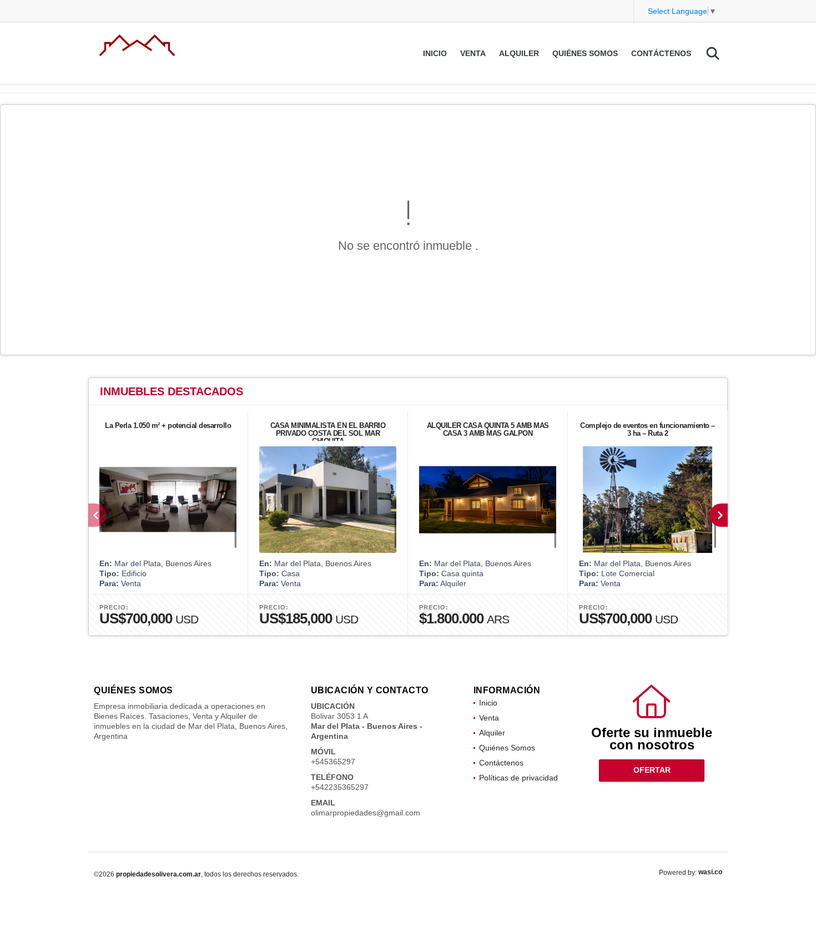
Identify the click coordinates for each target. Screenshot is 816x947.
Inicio (435, 53)
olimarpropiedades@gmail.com (365, 812)
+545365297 (333, 761)
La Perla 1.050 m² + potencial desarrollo (168, 425)
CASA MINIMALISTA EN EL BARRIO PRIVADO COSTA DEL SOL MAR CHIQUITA (328, 433)
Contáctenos (661, 53)
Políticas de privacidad (518, 777)
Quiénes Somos (585, 53)
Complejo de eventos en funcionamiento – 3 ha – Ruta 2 (647, 429)
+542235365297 (340, 787)
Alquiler (519, 53)
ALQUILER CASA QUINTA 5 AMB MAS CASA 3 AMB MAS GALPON (488, 429)
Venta (473, 53)
